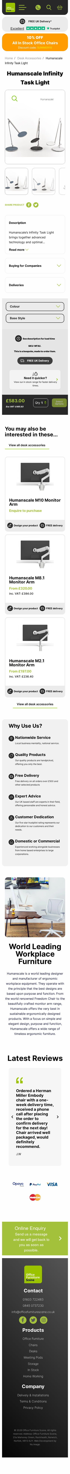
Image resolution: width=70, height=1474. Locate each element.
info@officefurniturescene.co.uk (33, 1312)
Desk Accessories (29, 58)
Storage (33, 1364)
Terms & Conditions (33, 1401)
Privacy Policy (33, 1407)
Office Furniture (33, 1339)
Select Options (59, 402)
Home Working (33, 1376)
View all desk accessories (27, 445)
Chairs (33, 1345)
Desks (33, 1351)
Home (9, 58)
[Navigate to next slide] (57, 1117)
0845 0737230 (33, 1305)
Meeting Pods (33, 1357)
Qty (37, 403)
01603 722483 (33, 1299)
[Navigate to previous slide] (12, 1117)
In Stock (33, 1370)
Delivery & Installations (33, 1395)
